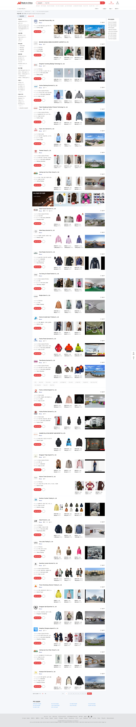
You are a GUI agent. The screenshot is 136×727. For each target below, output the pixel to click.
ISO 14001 (21, 60)
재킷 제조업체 (43, 5)
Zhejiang (21, 98)
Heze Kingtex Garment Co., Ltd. (47, 252)
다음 (89, 693)
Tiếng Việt (103, 718)
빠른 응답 (22, 47)
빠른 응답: (36, 96)
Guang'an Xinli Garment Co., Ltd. (47, 671)
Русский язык (71, 718)
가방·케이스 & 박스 (23, 25)
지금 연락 (38, 31)
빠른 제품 (81, 716)
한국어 (77, 718)
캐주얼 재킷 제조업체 (37, 703)
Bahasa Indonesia (110, 718)
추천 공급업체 (111, 19)
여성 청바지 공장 (36, 707)
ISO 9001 (21, 58)
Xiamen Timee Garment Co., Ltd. (47, 476)
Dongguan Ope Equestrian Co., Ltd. (48, 606)
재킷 (35, 382)
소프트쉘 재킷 (63, 382)
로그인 (117, 3)
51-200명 (21, 86)
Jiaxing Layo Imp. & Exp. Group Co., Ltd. (49, 172)
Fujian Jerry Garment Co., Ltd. (46, 129)
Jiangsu (21, 102)
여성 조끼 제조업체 (112, 22)
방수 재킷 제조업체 (112, 37)
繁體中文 (37, 718)
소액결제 (22, 51)
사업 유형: (36, 47)
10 (39, 693)
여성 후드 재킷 (91, 5)
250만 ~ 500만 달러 (23, 72)
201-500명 (21, 88)
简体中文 (32, 718)
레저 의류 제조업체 (112, 33)
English (28, 718)
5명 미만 (21, 84)
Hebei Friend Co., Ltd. (44, 520)
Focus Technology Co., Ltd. (70, 720)
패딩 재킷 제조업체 (112, 24)
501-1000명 (21, 89)
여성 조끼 (45, 385)
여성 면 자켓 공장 (73, 705)
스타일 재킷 (77, 382)
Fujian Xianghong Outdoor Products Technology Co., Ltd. (53, 107)
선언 (50, 716)
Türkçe (98, 718)
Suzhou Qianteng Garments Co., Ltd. (48, 85)
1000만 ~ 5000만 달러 (23, 77)
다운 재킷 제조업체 (112, 38)
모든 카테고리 (22, 8)
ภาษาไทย (94, 718)
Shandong (21, 103)
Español (51, 718)
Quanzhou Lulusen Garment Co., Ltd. (48, 563)
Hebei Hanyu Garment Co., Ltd (46, 230)
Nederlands (85, 718)
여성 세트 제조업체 (91, 703)
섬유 (20, 23)
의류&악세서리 (22, 21)
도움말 (104, 8)
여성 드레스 (48, 382)
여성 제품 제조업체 (73, 703)
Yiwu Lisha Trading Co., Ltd (46, 541)
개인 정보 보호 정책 (62, 716)
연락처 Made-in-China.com (72, 716)
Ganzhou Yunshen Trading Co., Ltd (48, 498)
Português (61, 718)
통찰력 (85, 716)
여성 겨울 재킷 (37, 385)
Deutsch (55, 718)
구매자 (96, 8)
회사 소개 (46, 716)
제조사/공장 (22, 37)
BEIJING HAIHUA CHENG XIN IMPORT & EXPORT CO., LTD (53, 42)
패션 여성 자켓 (94, 382)
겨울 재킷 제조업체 (112, 29)
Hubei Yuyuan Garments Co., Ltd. (47, 208)
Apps (110, 8)
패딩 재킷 (52, 385)
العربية (81, 718)
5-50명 (21, 82)
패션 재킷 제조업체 (50, 5)
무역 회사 (22, 35)
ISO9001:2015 (22, 56)
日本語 (42, 718)
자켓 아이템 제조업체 (55, 705)
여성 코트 (71, 382)
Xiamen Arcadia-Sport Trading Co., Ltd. (49, 317)
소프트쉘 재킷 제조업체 (77, 5)
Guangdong (22, 96)
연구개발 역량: (37, 72)
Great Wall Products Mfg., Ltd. (46, 20)
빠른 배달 (22, 49)
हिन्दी (90, 718)
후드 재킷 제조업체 (55, 703)
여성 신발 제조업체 (112, 25)
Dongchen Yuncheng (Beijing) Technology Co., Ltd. (52, 64)
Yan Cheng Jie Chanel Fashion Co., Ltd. (49, 273)
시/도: (35, 27)
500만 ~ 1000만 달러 (23, 74)
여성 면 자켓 (85, 5)
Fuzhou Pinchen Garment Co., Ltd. (47, 411)
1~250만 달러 (22, 75)
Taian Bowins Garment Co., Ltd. (47, 360)
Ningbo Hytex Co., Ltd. (44, 295)
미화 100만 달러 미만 (24, 70)
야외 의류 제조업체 (112, 35)
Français (46, 718)
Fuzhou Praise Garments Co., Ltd (47, 338)
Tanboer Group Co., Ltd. (45, 150)
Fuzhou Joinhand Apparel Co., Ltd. (48, 390)
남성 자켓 (55, 382)
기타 (20, 41)
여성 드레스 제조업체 (60, 5)
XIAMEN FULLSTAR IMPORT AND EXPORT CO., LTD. (52, 433)
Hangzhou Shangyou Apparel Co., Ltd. (48, 628)
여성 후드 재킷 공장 (92, 705)
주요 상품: (36, 25)
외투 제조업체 (111, 27)
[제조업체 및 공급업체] (24, 2)
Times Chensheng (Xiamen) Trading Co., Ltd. (50, 585)
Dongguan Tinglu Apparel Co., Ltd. (47, 455)
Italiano (65, 718)
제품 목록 (22, 16)
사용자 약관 (54, 716)
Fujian (20, 100)
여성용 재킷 (85, 382)
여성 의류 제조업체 (36, 705)
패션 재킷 (41, 382)
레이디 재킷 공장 (54, 707)
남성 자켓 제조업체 (68, 5)
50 (45, 693)
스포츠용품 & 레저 (23, 28)
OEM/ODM (22, 45)
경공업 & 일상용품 (23, 27)
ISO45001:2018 (22, 63)
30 (42, 693)
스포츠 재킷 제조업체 (112, 31)
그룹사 (20, 39)
